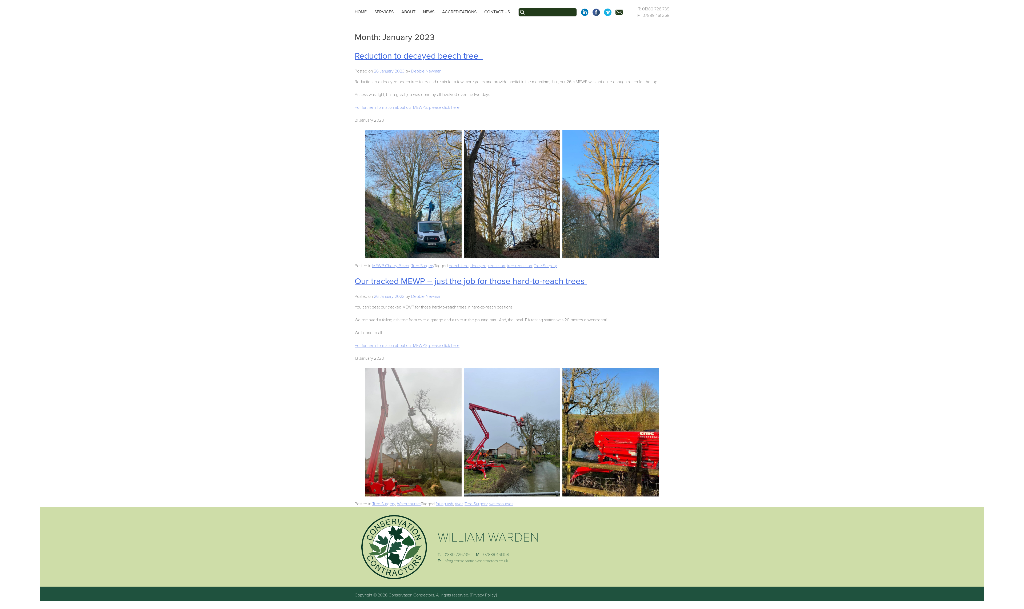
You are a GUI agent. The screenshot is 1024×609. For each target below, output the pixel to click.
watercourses (501, 504)
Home (361, 12)
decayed (478, 266)
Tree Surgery (422, 266)
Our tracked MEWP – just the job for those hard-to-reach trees (471, 281)
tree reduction (519, 266)
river (459, 504)
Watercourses (409, 504)
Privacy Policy (483, 595)
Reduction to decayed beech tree (419, 56)
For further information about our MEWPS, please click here (407, 107)
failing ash (444, 504)
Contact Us (497, 12)
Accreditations (459, 12)
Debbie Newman (426, 71)
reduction (496, 266)
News (428, 12)
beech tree (459, 266)
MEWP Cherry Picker (390, 266)
